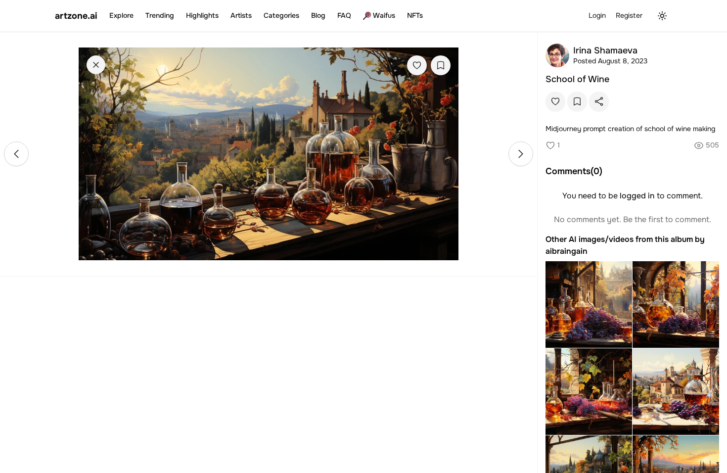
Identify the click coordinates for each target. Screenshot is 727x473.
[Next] (520, 154)
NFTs (415, 15)
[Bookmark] (441, 65)
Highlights (202, 15)
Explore (121, 15)
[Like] (417, 65)
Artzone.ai (76, 15)
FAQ (344, 15)
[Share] (599, 101)
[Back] (96, 64)
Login (597, 15)
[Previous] (16, 154)
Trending (159, 15)
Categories (281, 15)
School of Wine (577, 79)
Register (629, 15)
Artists (241, 15)
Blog (318, 15)
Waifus (384, 15)
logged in (637, 195)
